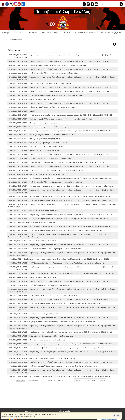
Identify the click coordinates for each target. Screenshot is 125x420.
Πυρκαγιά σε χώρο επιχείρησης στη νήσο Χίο (35, 139)
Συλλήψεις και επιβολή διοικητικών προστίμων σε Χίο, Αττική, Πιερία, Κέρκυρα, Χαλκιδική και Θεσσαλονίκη (57, 263)
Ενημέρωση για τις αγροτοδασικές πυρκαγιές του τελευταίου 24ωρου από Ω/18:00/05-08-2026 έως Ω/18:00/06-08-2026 (60, 332)
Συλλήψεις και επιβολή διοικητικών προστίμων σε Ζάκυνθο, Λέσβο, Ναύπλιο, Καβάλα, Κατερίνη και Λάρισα (57, 230)
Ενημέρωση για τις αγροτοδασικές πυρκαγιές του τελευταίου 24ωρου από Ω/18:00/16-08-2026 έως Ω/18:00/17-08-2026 (60, 154)
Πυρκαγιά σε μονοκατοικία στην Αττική (32, 277)
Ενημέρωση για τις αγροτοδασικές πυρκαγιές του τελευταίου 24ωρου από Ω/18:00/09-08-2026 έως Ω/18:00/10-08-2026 (59, 259)
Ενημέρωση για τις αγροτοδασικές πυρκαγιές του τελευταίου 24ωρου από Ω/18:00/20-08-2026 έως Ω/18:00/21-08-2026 (60, 91)
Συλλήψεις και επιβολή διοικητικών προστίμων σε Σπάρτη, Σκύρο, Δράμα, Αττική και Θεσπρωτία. (52, 322)
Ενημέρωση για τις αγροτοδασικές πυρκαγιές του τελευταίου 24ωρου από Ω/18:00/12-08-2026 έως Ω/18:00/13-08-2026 (60, 215)
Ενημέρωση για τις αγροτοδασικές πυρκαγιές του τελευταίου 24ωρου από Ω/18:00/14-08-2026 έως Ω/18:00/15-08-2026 (60, 178)
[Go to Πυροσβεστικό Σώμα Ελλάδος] (62, 18)
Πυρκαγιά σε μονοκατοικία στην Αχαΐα (32, 99)
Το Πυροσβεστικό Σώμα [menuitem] (65, 411)
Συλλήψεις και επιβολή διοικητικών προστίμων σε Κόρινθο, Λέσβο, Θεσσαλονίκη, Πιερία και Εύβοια (54, 303)
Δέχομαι (116, 415)
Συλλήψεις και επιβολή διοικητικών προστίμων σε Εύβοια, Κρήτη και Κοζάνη (46, 95)
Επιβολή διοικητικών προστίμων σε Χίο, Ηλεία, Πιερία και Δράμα (41, 336)
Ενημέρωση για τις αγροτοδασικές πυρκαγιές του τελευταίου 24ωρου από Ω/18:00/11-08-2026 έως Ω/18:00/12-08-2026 (60, 226)
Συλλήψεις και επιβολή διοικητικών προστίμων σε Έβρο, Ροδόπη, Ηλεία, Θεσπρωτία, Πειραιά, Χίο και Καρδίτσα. (58, 219)
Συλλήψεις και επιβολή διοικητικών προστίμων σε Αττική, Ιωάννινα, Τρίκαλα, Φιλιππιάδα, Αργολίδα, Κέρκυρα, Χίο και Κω (62, 348)
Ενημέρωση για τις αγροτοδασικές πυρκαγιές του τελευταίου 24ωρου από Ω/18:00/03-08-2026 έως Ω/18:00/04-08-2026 (60, 362)
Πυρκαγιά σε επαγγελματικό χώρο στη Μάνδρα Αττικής (38, 143)
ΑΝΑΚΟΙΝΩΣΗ (24, 111)
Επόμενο (94, 380)
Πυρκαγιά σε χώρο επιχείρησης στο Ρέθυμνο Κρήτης (37, 127)
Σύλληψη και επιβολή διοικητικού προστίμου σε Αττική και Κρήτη (42, 107)
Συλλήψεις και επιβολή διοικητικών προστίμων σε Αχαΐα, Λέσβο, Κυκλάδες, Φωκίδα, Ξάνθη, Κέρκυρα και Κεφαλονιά (60, 200)
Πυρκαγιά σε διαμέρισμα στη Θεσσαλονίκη (33, 211)
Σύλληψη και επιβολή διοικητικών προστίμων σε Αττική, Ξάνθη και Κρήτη (45, 182)
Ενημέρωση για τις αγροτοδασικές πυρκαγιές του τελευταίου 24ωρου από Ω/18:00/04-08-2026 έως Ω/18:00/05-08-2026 (60, 344)
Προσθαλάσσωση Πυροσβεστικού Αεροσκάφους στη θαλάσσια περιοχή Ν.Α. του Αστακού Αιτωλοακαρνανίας (57, 162)
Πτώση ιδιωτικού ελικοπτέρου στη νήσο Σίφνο (36, 147)
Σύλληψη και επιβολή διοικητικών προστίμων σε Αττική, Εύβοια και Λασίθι (46, 249)
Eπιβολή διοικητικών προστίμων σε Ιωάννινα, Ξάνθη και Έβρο (41, 285)
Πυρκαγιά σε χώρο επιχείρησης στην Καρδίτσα (35, 123)
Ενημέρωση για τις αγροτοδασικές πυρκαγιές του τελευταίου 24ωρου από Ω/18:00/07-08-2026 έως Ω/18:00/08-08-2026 (60, 299)
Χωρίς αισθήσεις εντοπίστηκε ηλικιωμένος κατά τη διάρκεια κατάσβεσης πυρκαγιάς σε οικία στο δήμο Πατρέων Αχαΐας (61, 186)
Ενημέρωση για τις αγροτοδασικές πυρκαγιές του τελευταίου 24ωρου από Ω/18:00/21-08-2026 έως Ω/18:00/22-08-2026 (60, 87)
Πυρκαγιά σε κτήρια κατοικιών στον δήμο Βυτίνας (37, 340)
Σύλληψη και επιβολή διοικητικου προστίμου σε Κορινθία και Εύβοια (44, 73)
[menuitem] (6, 33)
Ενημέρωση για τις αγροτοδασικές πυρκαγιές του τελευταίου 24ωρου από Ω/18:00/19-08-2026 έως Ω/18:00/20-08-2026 (60, 103)
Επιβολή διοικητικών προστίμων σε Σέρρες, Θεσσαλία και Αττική (42, 135)
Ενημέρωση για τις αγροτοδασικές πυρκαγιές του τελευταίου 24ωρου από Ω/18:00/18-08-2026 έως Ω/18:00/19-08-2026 (60, 115)
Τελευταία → (102, 380)
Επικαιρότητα (13, 39)
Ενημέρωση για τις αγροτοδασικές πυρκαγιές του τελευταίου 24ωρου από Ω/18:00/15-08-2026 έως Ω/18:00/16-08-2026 (60, 166)
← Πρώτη (78, 380)
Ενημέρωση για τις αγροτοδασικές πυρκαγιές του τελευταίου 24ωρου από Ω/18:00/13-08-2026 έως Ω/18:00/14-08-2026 (60, 196)
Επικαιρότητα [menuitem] (27, 411)
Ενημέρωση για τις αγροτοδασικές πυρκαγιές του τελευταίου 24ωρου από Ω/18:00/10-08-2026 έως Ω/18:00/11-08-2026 (60, 245)
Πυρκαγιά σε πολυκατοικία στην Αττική (32, 241)
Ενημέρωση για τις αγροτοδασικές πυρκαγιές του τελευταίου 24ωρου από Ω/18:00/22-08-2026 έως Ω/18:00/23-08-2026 (60, 69)
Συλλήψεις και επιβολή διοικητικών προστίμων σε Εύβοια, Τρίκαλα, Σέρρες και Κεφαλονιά (51, 119)
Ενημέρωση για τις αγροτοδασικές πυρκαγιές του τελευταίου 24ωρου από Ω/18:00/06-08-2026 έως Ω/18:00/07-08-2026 (60, 318)
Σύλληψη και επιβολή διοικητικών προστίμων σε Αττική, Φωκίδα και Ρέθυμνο (46, 170)
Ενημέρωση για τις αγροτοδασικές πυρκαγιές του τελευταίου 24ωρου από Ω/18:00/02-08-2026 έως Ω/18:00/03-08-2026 (60, 376)
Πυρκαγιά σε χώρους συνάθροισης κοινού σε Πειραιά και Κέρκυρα (42, 358)
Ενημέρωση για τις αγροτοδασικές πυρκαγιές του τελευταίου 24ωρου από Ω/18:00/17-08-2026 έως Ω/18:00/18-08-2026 (60, 131)
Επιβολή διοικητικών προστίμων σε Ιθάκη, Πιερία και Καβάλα (40, 158)
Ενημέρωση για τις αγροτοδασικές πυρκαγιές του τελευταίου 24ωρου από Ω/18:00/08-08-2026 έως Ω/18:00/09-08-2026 (60, 281)
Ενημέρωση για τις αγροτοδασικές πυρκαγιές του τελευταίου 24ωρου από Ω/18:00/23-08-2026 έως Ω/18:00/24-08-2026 (60, 61)
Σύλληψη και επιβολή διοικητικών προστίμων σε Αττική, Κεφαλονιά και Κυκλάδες (47, 65)
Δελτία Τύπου (20, 39)
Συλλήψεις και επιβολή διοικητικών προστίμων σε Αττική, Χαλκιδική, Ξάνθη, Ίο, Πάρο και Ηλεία (53, 366)
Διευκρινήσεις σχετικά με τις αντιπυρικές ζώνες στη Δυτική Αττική (43, 296)
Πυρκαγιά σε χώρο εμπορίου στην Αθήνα (33, 314)
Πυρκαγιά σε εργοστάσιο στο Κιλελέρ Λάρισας (35, 151)
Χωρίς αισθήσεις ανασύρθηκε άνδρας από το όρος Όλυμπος (40, 83)
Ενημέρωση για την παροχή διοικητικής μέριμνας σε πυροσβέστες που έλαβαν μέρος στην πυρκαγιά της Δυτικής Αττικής (61, 273)
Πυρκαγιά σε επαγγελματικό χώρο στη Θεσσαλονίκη (37, 174)
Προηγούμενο (86, 380)
